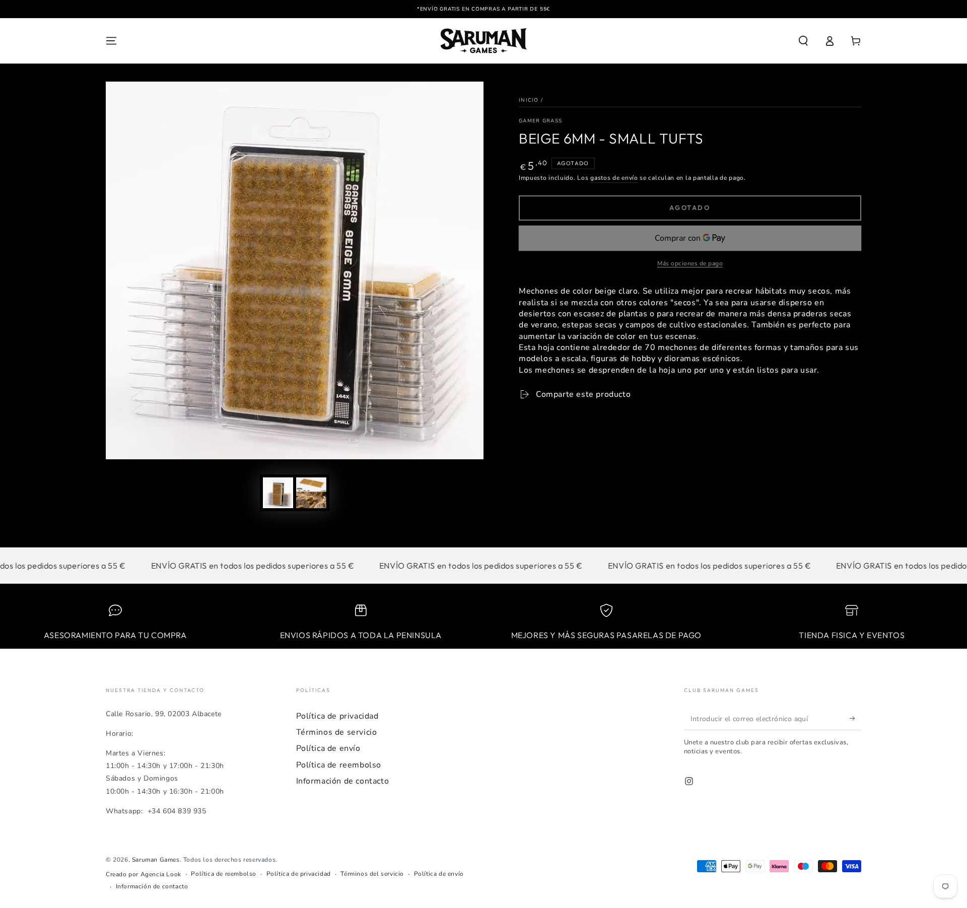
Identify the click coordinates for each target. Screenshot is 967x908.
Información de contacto (342, 781)
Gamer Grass (540, 120)
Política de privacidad (337, 716)
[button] (803, 41)
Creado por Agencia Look (143, 874)
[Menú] (111, 41)
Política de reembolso (339, 765)
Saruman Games (156, 860)
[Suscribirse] (855, 719)
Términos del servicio (372, 874)
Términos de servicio (336, 732)
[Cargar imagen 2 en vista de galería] (311, 492)
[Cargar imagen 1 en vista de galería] (278, 492)
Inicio (529, 100)
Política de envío (328, 748)
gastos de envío (614, 178)
